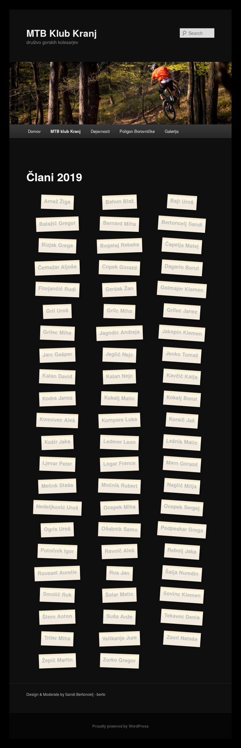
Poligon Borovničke (137, 131)
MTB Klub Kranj (61, 33)
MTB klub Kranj (66, 131)
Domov (34, 131)
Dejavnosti (100, 131)
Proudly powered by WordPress (120, 726)
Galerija (172, 131)
